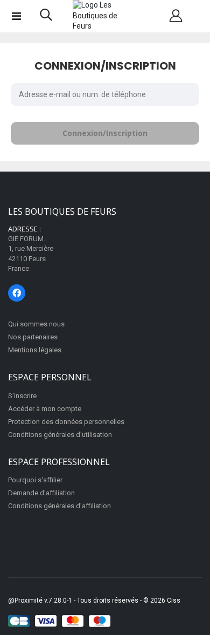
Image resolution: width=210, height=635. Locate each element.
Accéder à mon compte (44, 409)
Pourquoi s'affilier (35, 480)
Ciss (173, 600)
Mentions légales (34, 350)
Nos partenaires (33, 337)
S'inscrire (22, 396)
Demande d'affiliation (41, 493)
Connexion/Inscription (105, 133)
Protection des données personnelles (66, 422)
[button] (46, 17)
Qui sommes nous (36, 324)
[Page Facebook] (16, 293)
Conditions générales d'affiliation (59, 506)
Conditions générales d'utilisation (60, 435)
